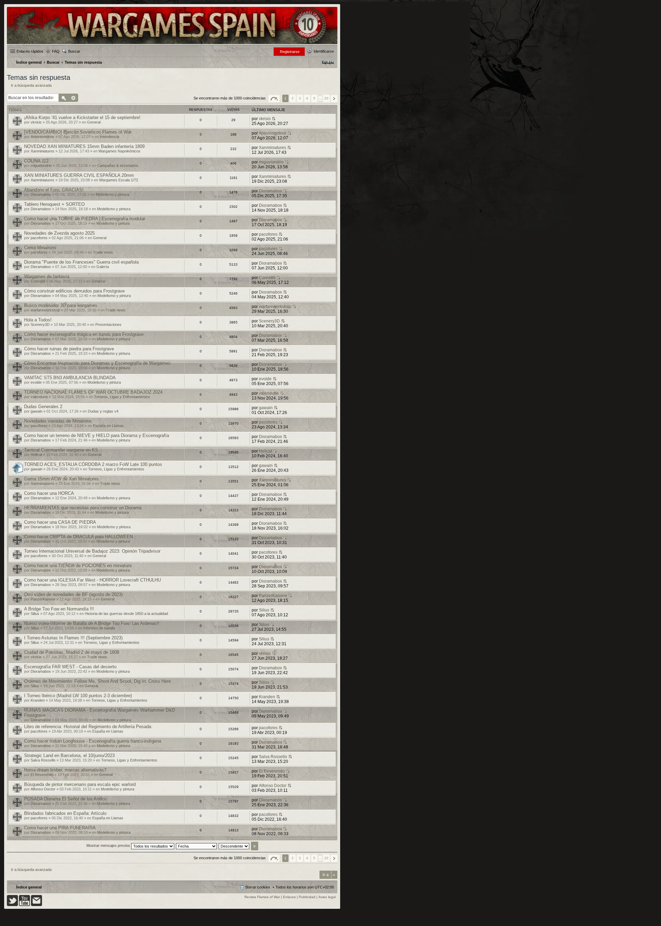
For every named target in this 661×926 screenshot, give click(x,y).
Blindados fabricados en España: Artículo (65, 813)
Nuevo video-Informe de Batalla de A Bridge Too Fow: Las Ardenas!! (91, 623)
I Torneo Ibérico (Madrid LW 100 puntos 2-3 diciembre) (78, 695)
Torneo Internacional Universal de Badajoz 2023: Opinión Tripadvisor (92, 551)
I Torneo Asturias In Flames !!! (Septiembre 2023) (73, 637)
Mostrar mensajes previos (108, 845)
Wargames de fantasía (46, 276)
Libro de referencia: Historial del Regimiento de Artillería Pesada (87, 726)
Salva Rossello (43, 760)
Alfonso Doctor (43, 789)
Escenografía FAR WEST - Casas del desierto (70, 666)
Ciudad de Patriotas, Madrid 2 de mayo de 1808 (71, 652)
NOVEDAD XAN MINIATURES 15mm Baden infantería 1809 (84, 146)
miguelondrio (41, 165)
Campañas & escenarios (117, 165)
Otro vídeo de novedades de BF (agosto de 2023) (73, 594)
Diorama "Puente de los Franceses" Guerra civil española (81, 262)
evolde (36, 382)
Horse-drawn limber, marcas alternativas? (65, 770)
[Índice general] (172, 43)
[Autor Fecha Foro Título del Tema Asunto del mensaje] (197, 845)
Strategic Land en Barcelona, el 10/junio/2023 (69, 755)
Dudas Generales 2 (43, 406)
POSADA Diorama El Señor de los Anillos (65, 798)
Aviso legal (327, 897)
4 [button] (307, 98)
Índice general (29, 887)
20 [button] (326, 98)
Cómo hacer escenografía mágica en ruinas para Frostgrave (84, 334)
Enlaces (289, 897)
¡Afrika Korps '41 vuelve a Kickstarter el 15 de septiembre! (82, 117)
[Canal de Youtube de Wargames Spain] (24, 905)
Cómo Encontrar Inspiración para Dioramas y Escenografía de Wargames (97, 363)
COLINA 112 (36, 160)
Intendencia (109, 137)
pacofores (39, 238)
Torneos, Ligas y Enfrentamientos (122, 397)
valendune (39, 397)
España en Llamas (108, 426)
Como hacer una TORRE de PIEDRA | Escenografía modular (84, 218)
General (94, 122)
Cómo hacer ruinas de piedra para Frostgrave (69, 348)
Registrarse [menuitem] (290, 52)
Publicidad (307, 897)
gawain (36, 411)
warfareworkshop (45, 310)
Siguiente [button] (334, 98)
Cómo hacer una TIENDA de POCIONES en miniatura (78, 565)
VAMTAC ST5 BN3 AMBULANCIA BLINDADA (70, 377)
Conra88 (38, 281)
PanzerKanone (43, 599)
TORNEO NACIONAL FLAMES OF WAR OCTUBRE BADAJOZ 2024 (93, 392)
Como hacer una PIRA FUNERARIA (60, 827)
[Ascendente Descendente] (234, 845)
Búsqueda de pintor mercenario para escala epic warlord (80, 784)
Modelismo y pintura (112, 194)
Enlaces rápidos (30, 51)
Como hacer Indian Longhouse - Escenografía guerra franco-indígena (92, 741)
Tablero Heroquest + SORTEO (54, 204)
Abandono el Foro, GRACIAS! (54, 189)
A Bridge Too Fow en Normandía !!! (59, 608)
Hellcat (36, 455)
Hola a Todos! (38, 319)
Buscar (74, 51)
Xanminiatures (42, 151)
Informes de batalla (99, 628)
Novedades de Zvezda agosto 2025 (59, 233)
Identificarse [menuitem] (324, 51)
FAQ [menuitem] (56, 51)
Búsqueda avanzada (73, 98)
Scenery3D (40, 324)
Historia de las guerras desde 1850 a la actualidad (126, 613)
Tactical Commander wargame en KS (61, 450)
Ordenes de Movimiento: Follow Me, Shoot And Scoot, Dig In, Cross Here (97, 681)
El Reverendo (42, 775)
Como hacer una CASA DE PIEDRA (60, 522)
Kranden (38, 700)
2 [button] (293, 98)
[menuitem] (328, 62)
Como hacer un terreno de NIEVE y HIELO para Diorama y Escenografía (96, 435)
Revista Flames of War (262, 897)
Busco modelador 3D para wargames (60, 305)
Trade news (103, 252)
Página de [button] (274, 98)
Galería (102, 267)
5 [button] (314, 98)
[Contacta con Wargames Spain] (36, 905)
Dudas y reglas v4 (103, 411)
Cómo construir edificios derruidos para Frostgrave (74, 291)
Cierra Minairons (40, 247)
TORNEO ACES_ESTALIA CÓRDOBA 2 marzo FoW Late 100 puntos (93, 464)
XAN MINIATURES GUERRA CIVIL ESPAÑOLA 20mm (79, 175)
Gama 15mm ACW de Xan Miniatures (61, 478)
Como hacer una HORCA (49, 493)
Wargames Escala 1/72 (118, 180)
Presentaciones (108, 324)
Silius (35, 613)
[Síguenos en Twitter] (12, 905)
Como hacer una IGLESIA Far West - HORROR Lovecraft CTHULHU (92, 580)
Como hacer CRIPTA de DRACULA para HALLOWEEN (78, 536)
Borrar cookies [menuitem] (257, 887)
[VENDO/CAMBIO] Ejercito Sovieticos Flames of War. (78, 132)
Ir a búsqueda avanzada (31, 85)
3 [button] (300, 98)
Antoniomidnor (42, 137)
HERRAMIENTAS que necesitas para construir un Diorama (82, 507)
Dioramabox (41, 194)
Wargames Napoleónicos (119, 151)
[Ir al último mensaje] (273, 118)
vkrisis (36, 122)
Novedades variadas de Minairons (58, 421)
